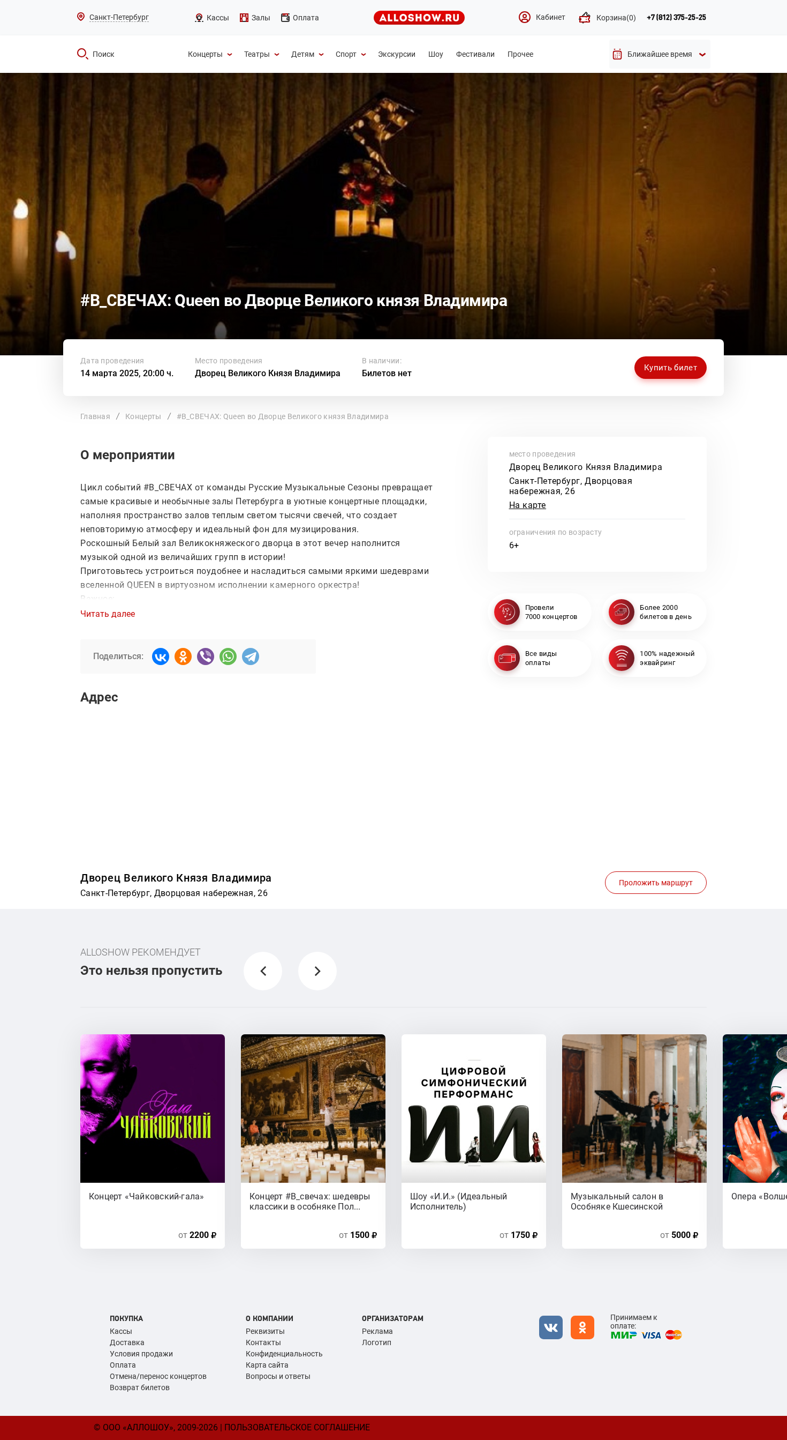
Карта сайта (267, 1365)
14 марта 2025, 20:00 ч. (126, 373)
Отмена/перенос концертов (158, 1376)
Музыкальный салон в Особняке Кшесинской (617, 1201)
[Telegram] (250, 656)
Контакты (263, 1342)
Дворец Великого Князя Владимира (267, 373)
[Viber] (205, 656)
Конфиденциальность (284, 1353)
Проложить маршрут (656, 882)
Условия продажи (141, 1353)
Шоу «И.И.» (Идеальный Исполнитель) (459, 1201)
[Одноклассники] (183, 656)
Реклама (377, 1331)
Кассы (121, 1331)
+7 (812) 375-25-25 (676, 17)
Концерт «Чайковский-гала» (147, 1196)
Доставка (127, 1342)
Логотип (376, 1342)
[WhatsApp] (228, 656)
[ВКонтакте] (160, 656)
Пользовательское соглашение (297, 1427)
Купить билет (670, 367)
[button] (263, 971)
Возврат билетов (140, 1387)
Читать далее (107, 614)
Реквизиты (265, 1331)
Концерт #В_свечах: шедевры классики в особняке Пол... (309, 1201)
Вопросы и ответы (278, 1376)
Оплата (123, 1365)
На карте (528, 505)
